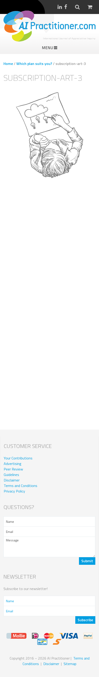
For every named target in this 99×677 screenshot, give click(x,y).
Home (8, 63)
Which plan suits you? (34, 63)
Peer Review (13, 469)
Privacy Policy (14, 491)
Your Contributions (18, 458)
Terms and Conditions (20, 485)
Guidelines (11, 474)
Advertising (12, 463)
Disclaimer (12, 480)
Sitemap (70, 663)
